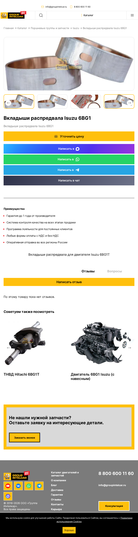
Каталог (22, 28)
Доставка (57, 489)
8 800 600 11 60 (82, 6)
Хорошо (69, 530)
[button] (8, 103)
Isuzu (76, 28)
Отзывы (88, 271)
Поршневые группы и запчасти (50, 28)
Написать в (66, 148)
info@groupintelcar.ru (56, 6)
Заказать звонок (24, 437)
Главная (9, 28)
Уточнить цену (72, 136)
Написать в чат (69, 180)
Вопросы (114, 271)
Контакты (57, 504)
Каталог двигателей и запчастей (65, 474)
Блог (54, 485)
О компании (58, 480)
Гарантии (57, 494)
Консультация (114, 505)
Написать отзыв (69, 282)
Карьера (56, 509)
